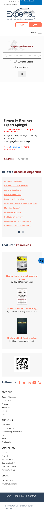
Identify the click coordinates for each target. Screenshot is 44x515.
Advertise (6, 456)
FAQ (3, 435)
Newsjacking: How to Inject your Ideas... (22, 277)
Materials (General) (12, 208)
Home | (9, 495)
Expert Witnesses (9, 397)
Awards (5, 438)
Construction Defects (12, 195)
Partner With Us (8, 470)
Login (21, 24)
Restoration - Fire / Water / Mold (17, 226)
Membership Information (12, 432)
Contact (5, 452)
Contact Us (15, 147)
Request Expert (8, 459)
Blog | (17, 495)
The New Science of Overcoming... (22, 308)
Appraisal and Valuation (14, 181)
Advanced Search (21, 67)
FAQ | (24, 495)
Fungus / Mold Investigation (15, 199)
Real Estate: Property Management (18, 221)
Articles (5, 404)
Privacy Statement (9, 484)
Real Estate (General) (12, 212)
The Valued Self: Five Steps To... (22, 338)
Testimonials (7, 442)
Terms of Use (7, 480)
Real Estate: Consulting (13, 217)
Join (35, 24)
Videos (4, 411)
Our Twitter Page (9, 466)
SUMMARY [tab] (9, 159)
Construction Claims (12, 190)
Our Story (6, 425)
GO (22, 74)
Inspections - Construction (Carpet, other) (21, 204)
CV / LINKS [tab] (23, 159)
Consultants (7, 400)
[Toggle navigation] (40, 32)
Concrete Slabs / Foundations (16, 186)
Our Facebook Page (9, 463)
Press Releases (8, 428)
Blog (3, 414)
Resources (6, 407)
